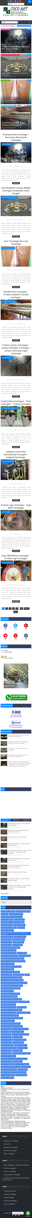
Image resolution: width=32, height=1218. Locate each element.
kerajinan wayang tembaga (10, 972)
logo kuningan (8, 562)
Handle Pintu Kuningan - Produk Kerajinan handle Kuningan (14, 124)
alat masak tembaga (23, 911)
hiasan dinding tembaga (9, 955)
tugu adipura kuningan (8, 1069)
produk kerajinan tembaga (21, 1053)
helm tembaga (21, 953)
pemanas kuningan (7, 1045)
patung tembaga (18, 1042)
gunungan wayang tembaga (10, 947)
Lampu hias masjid (7, 991)
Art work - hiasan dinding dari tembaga (18, 749)
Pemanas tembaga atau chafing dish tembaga (13, 1121)
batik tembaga (19, 919)
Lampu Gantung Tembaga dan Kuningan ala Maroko (18, 755)
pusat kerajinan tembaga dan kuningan (14, 1058)
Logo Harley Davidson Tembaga (11, 1010)
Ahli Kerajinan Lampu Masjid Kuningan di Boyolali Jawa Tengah (16, 191)
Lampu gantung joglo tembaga (11, 977)
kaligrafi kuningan (7, 964)
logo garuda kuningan (6, 1128)
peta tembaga (22, 1048)
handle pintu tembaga (10, 301)
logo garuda (21, 1007)
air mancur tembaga (8, 911)
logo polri (4, 1031)
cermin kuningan (6, 925)
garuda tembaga (20, 936)
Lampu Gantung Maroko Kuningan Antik (14, 983)
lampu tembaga (8, 357)
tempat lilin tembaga (21, 1064)
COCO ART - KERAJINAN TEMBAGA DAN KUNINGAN (15, 1125)
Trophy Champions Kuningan (11, 408)
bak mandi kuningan (16, 914)
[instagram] (18, 1)
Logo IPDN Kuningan (23, 1012)
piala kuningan (6, 1050)
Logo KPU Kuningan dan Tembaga (11, 1026)
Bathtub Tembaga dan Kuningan (11, 916)
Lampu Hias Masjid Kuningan (10, 993)
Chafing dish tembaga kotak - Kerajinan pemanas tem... (15, 1115)
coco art (21, 927)
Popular (16, 820)
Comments (26, 820)
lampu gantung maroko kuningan (12, 980)
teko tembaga (17, 1061)
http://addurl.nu (5, 893)
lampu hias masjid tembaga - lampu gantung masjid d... (15, 1104)
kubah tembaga (18, 974)
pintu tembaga (6, 1053)
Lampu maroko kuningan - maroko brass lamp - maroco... (16, 1103)
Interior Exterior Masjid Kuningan (12, 958)
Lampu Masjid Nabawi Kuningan (11, 999)
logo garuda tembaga (6, 1088)
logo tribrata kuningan (20, 1034)
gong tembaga (6, 945)
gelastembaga (6, 939)
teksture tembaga (7, 1064)
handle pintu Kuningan (8, 105)
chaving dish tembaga (8, 927)
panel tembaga (6, 1042)
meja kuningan (6, 1037)
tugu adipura (25, 1067)
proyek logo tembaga (8, 1056)
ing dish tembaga (24, 955)
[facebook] (8, 1)
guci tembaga (6, 80)
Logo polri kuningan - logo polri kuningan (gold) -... (14, 1126)
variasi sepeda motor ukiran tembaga (13, 1072)
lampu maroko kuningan (10, 197)
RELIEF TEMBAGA (6, 1061)
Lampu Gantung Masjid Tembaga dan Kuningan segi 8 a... (16, 1122)
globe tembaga (8, 144)
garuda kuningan (7, 936)
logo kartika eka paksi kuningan (11, 1018)
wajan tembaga (21, 1075)
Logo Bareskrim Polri (8, 1004)
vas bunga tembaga (9, 248)
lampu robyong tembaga (9, 1002)
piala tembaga (17, 1050)
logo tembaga (7, 512)
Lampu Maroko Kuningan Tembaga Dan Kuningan (14, 1124)
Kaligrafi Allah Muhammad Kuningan (13, 961)
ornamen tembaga (20, 1039)
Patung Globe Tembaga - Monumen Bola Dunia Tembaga (16, 48)
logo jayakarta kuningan (9, 1015)
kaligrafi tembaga (8, 461)
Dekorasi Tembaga (7, 930)
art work (4, 914)
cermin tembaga (19, 925)
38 (21, 608)
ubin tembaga (22, 1069)
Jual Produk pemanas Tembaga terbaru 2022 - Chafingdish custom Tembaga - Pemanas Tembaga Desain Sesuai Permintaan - (19, 764)
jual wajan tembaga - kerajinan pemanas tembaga (18, 735)
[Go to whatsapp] (28, 1213)
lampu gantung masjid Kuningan (11, 26)
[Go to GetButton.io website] (28, 1216)
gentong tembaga (18, 939)
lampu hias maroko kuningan (10, 988)
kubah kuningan (6, 974)
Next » (26, 608)
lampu (27, 974)
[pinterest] (13, 1)
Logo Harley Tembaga (8, 1012)
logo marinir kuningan (20, 1029)
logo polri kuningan (16, 1031)
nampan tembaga (6, 1039)
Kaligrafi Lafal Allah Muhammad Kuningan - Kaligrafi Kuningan (16, 454)
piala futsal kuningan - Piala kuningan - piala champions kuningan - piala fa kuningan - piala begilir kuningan (15, 1113)
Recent (5, 820)
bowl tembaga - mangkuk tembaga (12, 922)
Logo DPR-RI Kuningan (8, 1007)
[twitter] (10, 1)
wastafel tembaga (7, 1077)
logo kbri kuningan (7, 1020)
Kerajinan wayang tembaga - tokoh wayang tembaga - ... (16, 1092)
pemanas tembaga (20, 1045)
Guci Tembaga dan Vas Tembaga (11, 100)
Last (16, 612)
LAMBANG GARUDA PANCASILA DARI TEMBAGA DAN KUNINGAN (15, 1090)
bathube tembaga (7, 919)
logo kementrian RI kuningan (10, 1023)
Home (2, 1086)
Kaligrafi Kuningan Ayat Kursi (11, 966)
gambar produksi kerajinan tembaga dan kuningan (14, 933)
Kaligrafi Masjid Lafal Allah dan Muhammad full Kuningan (18, 742)
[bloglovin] (15, 1)
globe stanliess (7, 29)
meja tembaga (17, 1037)
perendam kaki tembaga (8, 1048)
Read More (16, 183)
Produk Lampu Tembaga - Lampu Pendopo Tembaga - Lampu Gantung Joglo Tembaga (19, 852)
